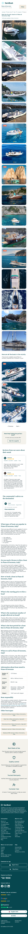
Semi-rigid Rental (19, 822)
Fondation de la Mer (6, 836)
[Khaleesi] (14, 195)
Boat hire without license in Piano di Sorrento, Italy (14, 714)
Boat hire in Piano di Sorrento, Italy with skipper (14, 719)
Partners (17, 921)
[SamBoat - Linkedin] (8, 886)
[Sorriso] (14, 154)
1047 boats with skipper (17, 693)
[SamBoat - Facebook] (2, 886)
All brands (17, 836)
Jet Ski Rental (18, 828)
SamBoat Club (4, 832)
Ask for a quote (14, 441)
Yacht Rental (18, 824)
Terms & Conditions (5, 921)
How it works (18, 848)
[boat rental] (7, 3)
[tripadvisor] (5, 905)
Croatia (3, 847)
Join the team (4, 822)
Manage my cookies (20, 851)
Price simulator (5, 827)
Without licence (19, 678)
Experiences (4, 838)
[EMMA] (14, 112)
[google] (4, 898)
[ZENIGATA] (14, 50)
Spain (2, 850)
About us (3, 821)
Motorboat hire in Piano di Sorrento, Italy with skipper (14, 724)
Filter (22, 7)
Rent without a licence (21, 832)
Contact (17, 850)
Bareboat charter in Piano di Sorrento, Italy (13, 729)
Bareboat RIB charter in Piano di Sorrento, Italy (14, 733)
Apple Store (15, 864)
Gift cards (3, 830)
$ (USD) (13, 916)
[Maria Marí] (14, 237)
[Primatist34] (14, 279)
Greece (3, 848)
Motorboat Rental (19, 821)
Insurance (3, 825)
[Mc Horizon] (14, 341)
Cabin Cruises (18, 833)
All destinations (5, 856)
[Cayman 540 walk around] (14, 299)
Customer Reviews (5, 833)
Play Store (15, 869)
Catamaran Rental (19, 827)
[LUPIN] (14, 30)
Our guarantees (5, 824)
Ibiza (2, 851)
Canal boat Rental (19, 830)
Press (2, 835)
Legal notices (4, 920)
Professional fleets (6, 828)
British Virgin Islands (6, 855)
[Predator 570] (14, 320)
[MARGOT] (14, 92)
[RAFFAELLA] (14, 71)
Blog (2, 839)
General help (18, 847)
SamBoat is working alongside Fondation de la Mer (13, 704)
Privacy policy (18, 920)
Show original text (10, 509)
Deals (16, 835)
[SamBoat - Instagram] (5, 886)
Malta (2, 853)
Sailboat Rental (19, 825)
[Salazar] (14, 216)
